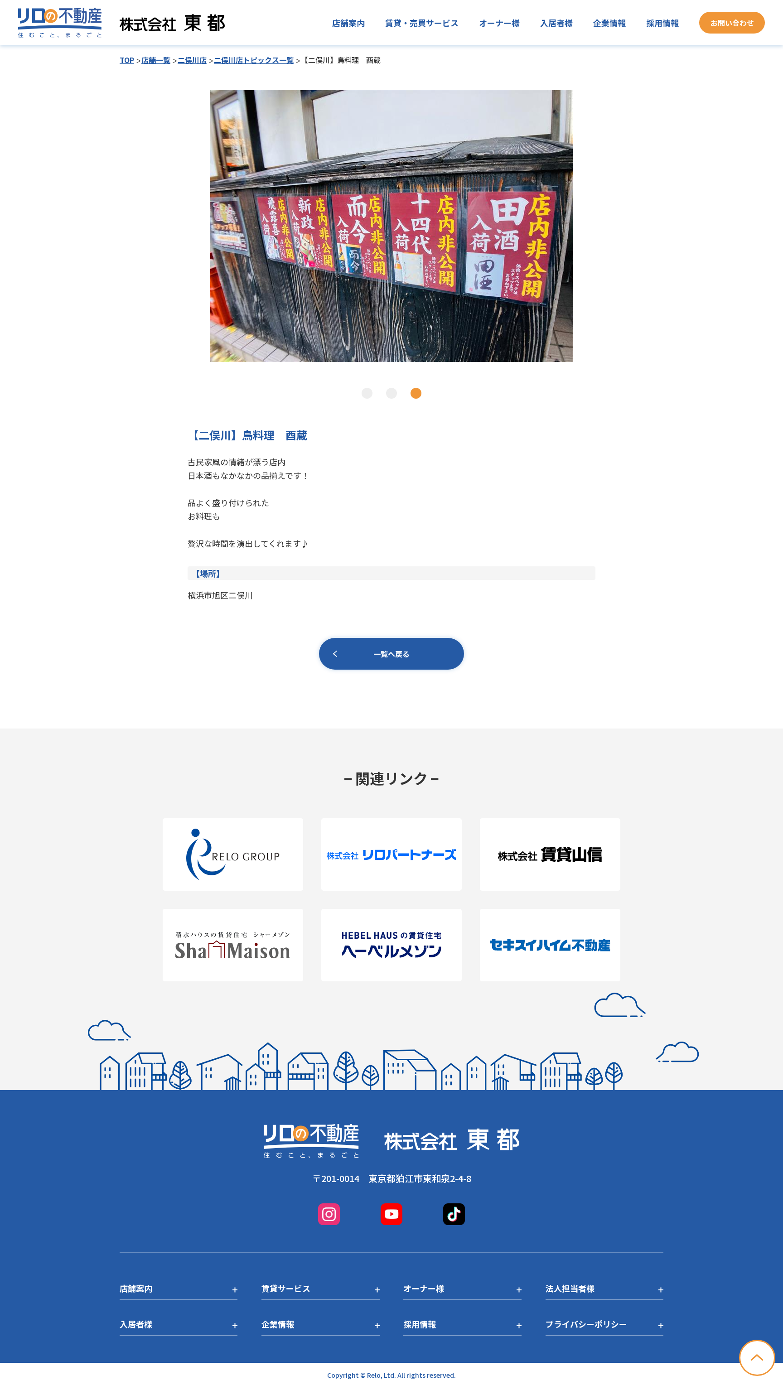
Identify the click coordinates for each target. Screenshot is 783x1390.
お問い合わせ (732, 22)
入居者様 (556, 23)
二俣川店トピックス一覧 (254, 59)
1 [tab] (367, 393)
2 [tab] (391, 393)
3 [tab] (416, 393)
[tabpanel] (391, 226)
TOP (127, 59)
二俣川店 (192, 59)
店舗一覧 (155, 59)
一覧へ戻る (391, 653)
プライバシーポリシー (586, 1324)
